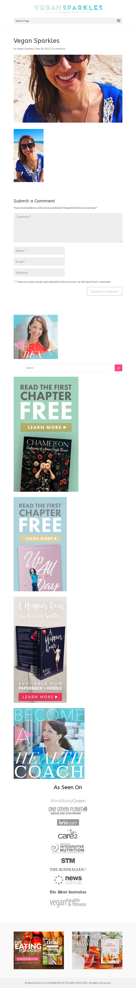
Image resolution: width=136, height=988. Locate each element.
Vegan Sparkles (25, 48)
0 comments (59, 48)
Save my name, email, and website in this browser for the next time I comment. (64, 281)
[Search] (118, 367)
